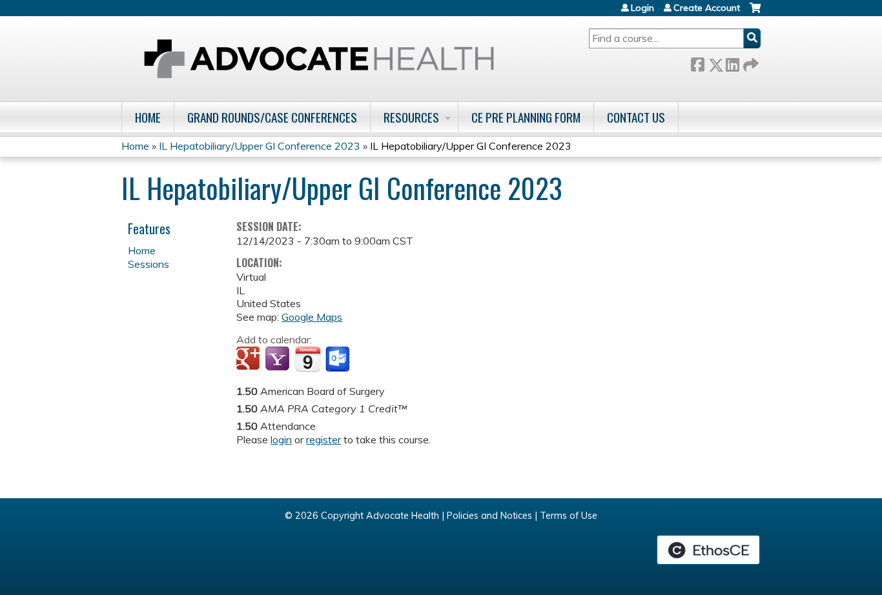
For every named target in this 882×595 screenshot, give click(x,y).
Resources (411, 117)
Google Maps (312, 316)
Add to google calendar (249, 359)
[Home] (319, 58)
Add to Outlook (338, 359)
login (281, 439)
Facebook (697, 62)
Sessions (148, 263)
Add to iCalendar (307, 359)
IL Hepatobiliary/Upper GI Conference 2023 (259, 145)
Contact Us (636, 117)
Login (642, 7)
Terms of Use (568, 515)
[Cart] (755, 12)
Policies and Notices (489, 515)
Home (148, 117)
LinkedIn (732, 62)
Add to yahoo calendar (278, 359)
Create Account (706, 7)
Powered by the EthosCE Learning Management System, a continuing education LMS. (708, 549)
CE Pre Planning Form (525, 117)
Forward (749, 62)
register (323, 439)
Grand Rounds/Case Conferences (272, 117)
